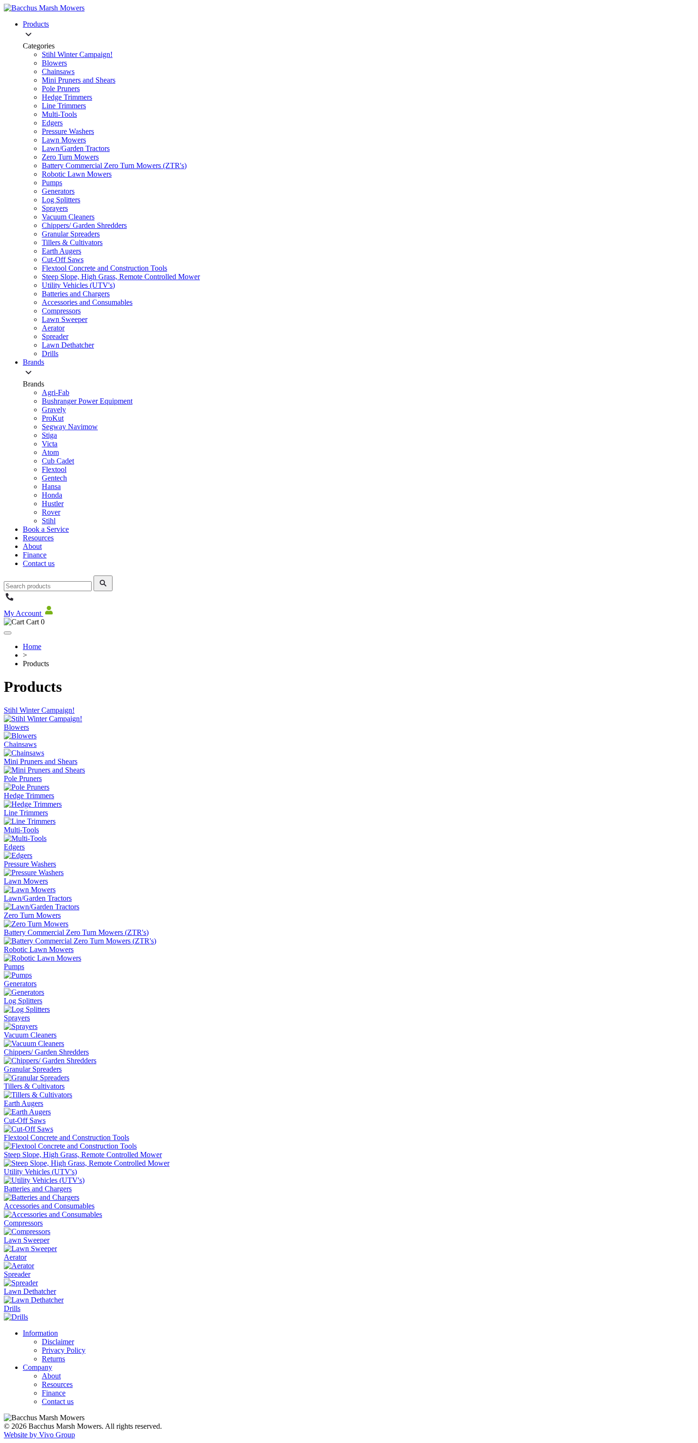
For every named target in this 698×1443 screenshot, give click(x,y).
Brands (33, 362)
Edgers (52, 123)
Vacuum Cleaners (68, 217)
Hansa (51, 486)
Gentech (54, 478)
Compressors (61, 311)
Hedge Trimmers (67, 97)
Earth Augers (61, 251)
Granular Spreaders (71, 234)
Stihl (49, 521)
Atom (50, 452)
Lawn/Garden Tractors (76, 148)
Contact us (39, 563)
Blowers (54, 63)
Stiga (49, 435)
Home (32, 646)
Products (36, 24)
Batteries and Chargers (76, 294)
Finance (35, 555)
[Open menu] (7, 633)
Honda (52, 495)
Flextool (54, 469)
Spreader (55, 336)
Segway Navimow (70, 427)
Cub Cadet (58, 461)
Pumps (52, 183)
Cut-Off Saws (63, 259)
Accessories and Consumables (87, 302)
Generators (58, 191)
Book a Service (46, 529)
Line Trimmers (64, 106)
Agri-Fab (55, 392)
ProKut (53, 418)
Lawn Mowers (64, 140)
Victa (49, 444)
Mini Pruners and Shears (78, 80)
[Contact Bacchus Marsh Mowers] (9, 600)
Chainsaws (58, 71)
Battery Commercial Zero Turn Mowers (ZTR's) (114, 165)
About (32, 546)
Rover (51, 512)
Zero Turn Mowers (70, 157)
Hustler (53, 504)
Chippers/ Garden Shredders (84, 225)
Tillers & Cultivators (72, 242)
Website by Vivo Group (39, 1435)
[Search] (103, 583)
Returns (53, 1359)
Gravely (54, 410)
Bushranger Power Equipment (87, 401)
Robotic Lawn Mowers (77, 174)
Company (37, 1367)
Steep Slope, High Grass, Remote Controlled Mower (121, 277)
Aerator (53, 328)
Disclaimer (58, 1342)
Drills (50, 353)
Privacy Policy (63, 1350)
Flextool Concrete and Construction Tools (104, 268)
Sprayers (55, 208)
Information (40, 1333)
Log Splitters (61, 200)
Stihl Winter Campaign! (77, 54)
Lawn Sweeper (64, 319)
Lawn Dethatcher (68, 345)
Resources (38, 538)
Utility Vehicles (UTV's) (78, 285)
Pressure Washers (68, 131)
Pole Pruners (61, 89)
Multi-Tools (59, 114)
